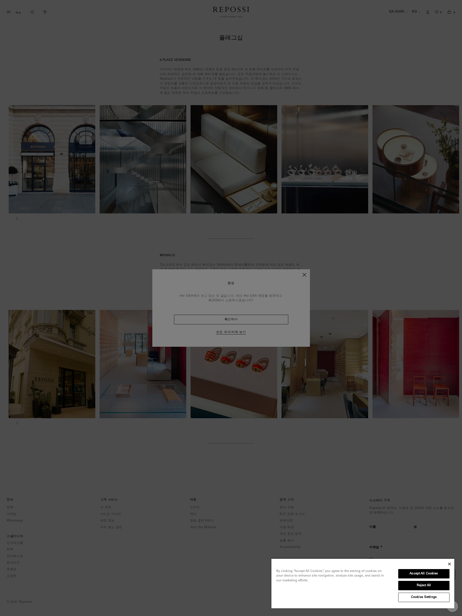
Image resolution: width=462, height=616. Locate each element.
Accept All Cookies (424, 573)
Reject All (424, 585)
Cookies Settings (424, 597)
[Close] (449, 564)
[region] (362, 583)
